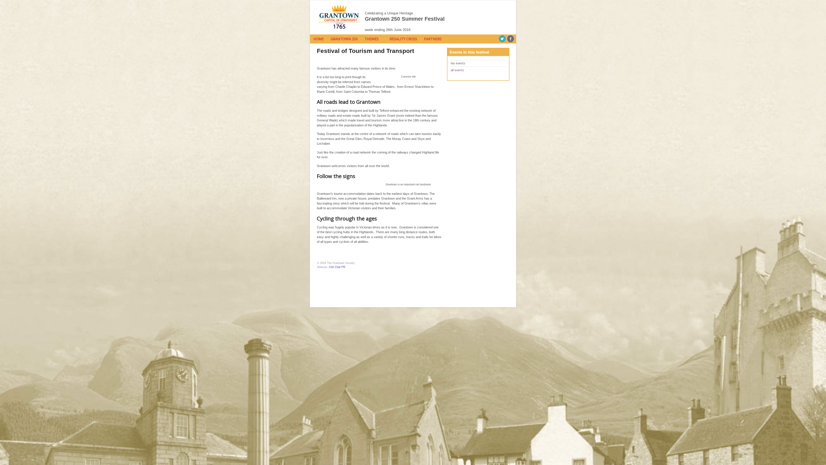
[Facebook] (511, 39)
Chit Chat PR (337, 267)
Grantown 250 (344, 39)
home (318, 39)
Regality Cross (403, 39)
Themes (372, 39)
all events (457, 70)
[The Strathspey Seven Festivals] (339, 30)
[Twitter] (502, 39)
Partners (433, 39)
